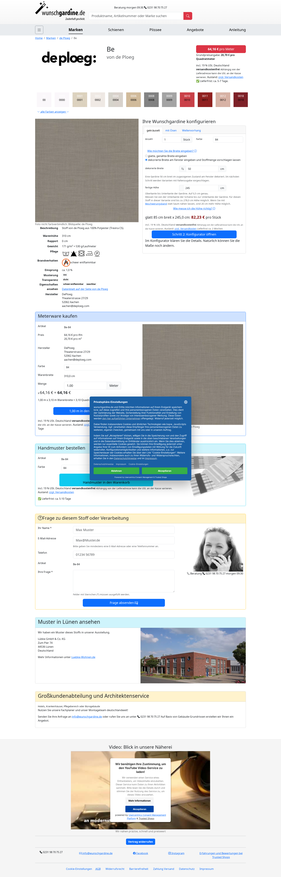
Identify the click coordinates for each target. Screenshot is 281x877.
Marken (76, 29)
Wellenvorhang (191, 130)
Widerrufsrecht (115, 869)
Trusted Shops (146, 818)
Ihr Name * (45, 528)
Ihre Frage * (45, 572)
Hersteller (44, 348)
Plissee (155, 29)
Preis (41, 335)
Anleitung (237, 29)
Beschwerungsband (156, 203)
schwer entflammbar (73, 284)
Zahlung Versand (163, 869)
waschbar (91, 284)
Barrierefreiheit (138, 869)
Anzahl (149, 139)
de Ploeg (64, 38)
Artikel (42, 326)
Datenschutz (187, 869)
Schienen (116, 29)
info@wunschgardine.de (87, 716)
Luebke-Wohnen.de (83, 657)
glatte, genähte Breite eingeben (167, 156)
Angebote (195, 29)
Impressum (207, 869)
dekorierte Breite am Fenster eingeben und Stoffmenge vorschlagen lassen (194, 160)
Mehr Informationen (139, 800)
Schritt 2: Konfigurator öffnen (194, 234)
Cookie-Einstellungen (79, 869)
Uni (65, 274)
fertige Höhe (152, 187)
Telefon (42, 552)
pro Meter (221, 49)
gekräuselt (153, 130)
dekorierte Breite (154, 168)
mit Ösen (171, 130)
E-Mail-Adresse (47, 538)
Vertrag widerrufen (140, 841)
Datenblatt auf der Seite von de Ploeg (85, 289)
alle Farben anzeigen (53, 112)
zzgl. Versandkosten (230, 77)
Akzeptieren (139, 809)
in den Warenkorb (88, 411)
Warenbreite (45, 375)
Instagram (177, 853)
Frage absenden (122, 602)
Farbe (199, 139)
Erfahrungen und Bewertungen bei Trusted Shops (221, 855)
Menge (42, 383)
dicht (65, 279)
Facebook (142, 853)
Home (39, 38)
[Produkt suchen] (187, 16)
